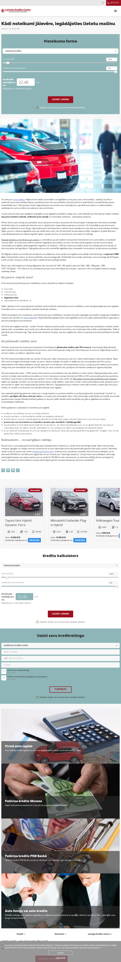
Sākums (4, 28)
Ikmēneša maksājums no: (9, 82)
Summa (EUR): (9, 59)
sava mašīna (19, 199)
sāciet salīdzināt (30, 317)
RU (103, 2)
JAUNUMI (16, 28)
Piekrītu (60, 953)
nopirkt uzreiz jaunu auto (43, 451)
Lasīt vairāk (60, 957)
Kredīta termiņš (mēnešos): (14, 68)
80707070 (115, 2)
